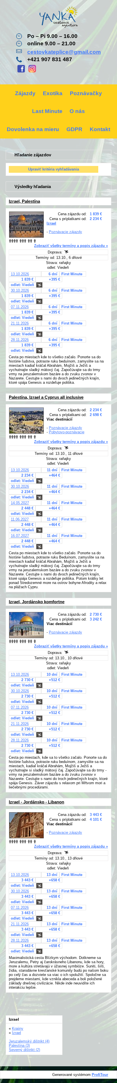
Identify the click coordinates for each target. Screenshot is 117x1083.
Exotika (52, 93)
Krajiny (17, 1028)
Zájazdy (25, 93)
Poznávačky (86, 93)
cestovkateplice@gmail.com (64, 52)
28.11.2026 (20, 340)
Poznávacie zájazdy (65, 232)
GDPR (74, 129)
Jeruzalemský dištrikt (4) (29, 1041)
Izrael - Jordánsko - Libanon (36, 802)
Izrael (51, 223)
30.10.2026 (20, 290)
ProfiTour (100, 1075)
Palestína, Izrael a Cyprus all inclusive (46, 397)
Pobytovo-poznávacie (66, 432)
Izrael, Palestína (24, 201)
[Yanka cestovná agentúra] (58, 17)
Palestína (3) (19, 1045)
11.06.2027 (20, 519)
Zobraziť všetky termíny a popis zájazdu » (71, 246)
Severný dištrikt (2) (24, 1050)
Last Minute (47, 111)
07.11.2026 (20, 307)
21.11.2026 (20, 323)
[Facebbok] (21, 72)
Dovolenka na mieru (33, 129)
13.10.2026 (20, 274)
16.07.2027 (20, 536)
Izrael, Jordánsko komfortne (36, 601)
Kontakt (100, 129)
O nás (77, 111)
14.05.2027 (20, 503)
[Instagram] (32, 72)
